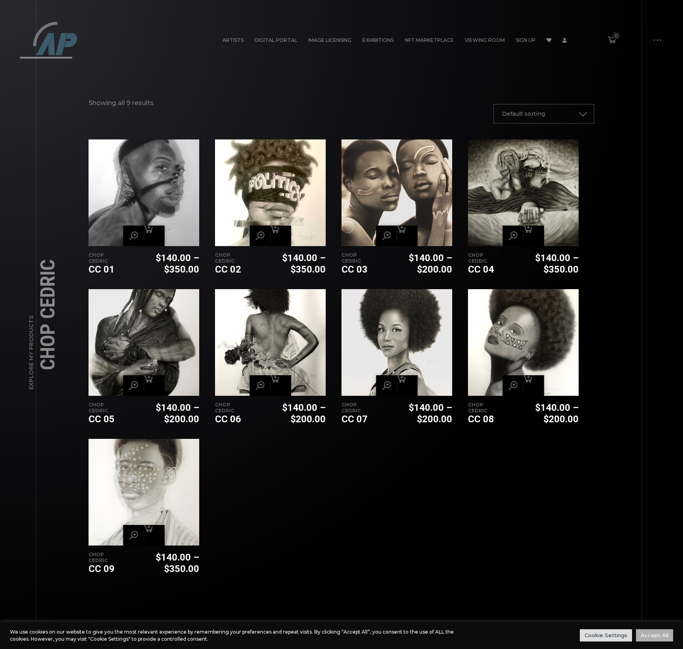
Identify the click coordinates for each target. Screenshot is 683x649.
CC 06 (228, 419)
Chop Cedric (98, 258)
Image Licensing (329, 40)
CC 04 (481, 269)
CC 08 (481, 419)
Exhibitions (378, 40)
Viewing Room (485, 40)
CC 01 (102, 269)
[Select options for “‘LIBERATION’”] (154, 236)
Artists (233, 40)
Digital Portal (276, 40)
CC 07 (355, 419)
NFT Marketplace (429, 40)
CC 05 (102, 419)
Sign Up (526, 40)
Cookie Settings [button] (606, 635)
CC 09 (102, 568)
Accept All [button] (654, 635)
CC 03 (355, 269)
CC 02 (228, 269)
